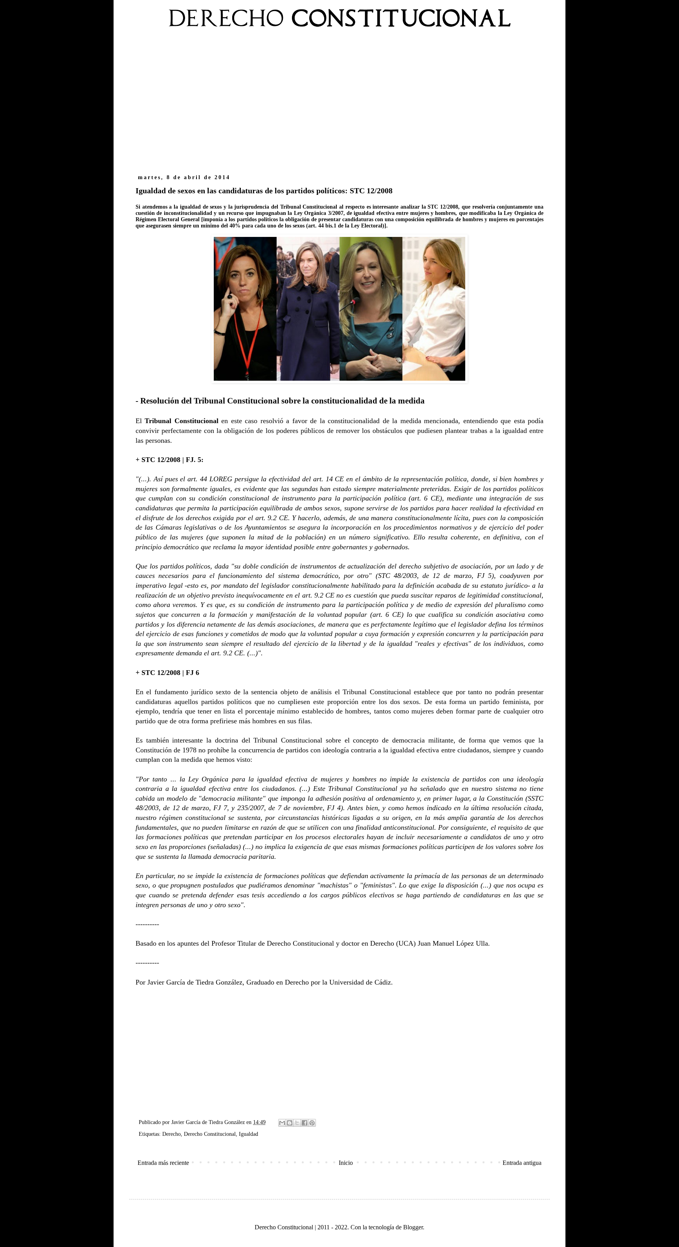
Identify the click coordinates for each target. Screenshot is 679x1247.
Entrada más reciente (163, 1162)
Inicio (346, 1162)
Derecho (171, 1134)
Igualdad (248, 1134)
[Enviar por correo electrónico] (282, 1123)
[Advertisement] (339, 105)
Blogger (413, 1227)
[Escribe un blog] (290, 1123)
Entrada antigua (522, 1162)
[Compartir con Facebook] (304, 1123)
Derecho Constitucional (210, 1134)
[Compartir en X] (297, 1123)
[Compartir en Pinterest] (312, 1123)
